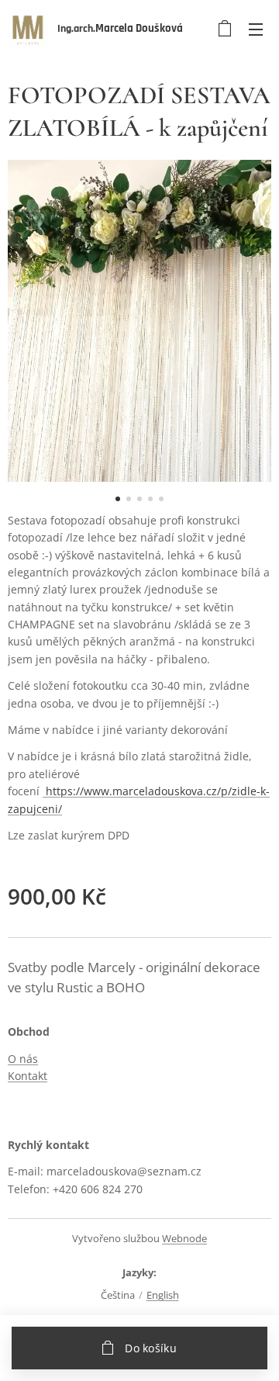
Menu (255, 28)
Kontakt (27, 1075)
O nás (23, 1058)
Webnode (184, 1238)
